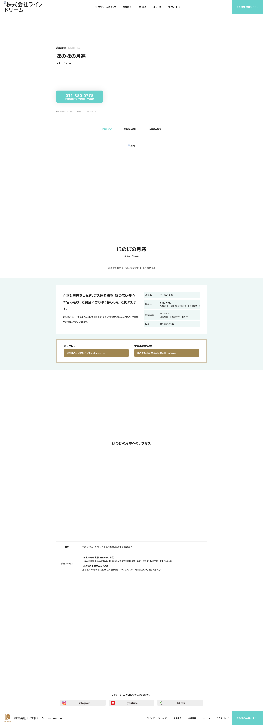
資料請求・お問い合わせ (248, 6)
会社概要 (142, 6)
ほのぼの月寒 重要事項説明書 (157, 353)
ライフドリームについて (105, 6)
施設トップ (107, 128)
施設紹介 (127, 6)
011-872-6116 (97, 660)
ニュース (157, 6)
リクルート (173, 6)
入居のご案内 (155, 128)
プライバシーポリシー (53, 718)
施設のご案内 (130, 128)
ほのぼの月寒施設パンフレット (86, 353)
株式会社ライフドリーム (64, 111)
